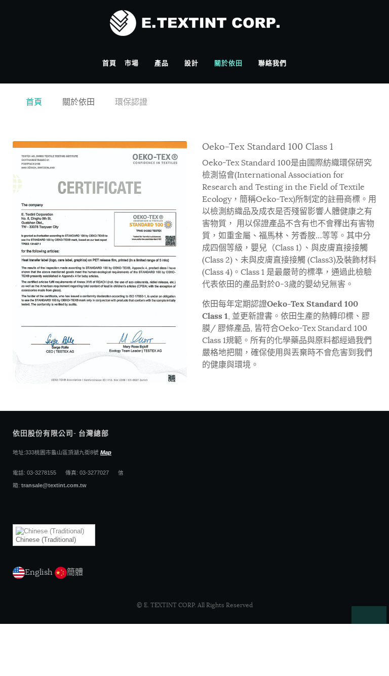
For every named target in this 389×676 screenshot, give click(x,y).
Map (105, 452)
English (39, 572)
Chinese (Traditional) (46, 539)
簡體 (75, 572)
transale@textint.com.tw (54, 485)
